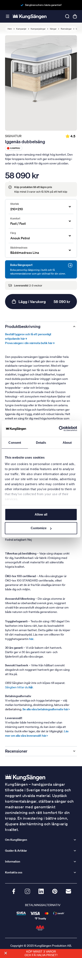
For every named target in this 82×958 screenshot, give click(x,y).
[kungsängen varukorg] (75, 16)
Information (12, 861)
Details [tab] (41, 442)
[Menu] (7, 16)
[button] (5, 953)
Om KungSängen (16, 840)
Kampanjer (21, 29)
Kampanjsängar (38, 29)
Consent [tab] (14, 442)
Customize (38, 528)
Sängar (53, 29)
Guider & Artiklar (16, 850)
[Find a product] (67, 16)
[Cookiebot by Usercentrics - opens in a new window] (59, 429)
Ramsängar (66, 29)
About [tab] (67, 442)
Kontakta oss (13, 872)
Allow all (41, 514)
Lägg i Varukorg (44, 301)
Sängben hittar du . (19, 687)
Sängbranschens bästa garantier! (43, 5)
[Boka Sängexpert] (70, 265)
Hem (10, 29)
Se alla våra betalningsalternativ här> (46, 709)
